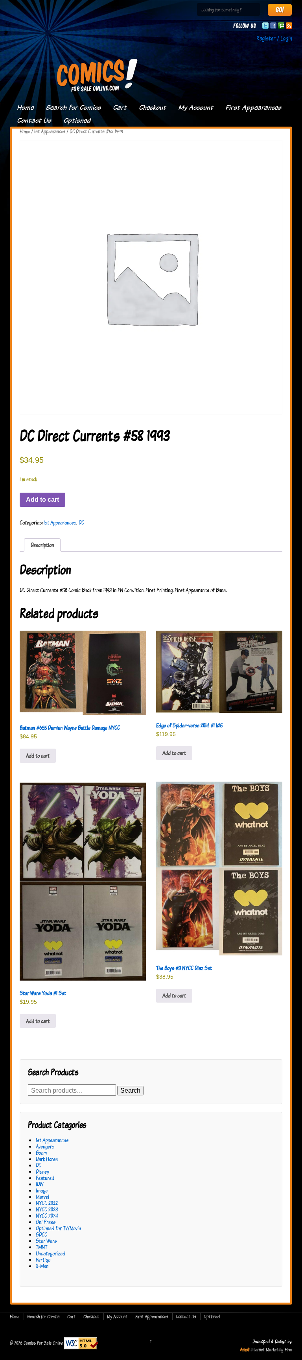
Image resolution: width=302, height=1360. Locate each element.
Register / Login (274, 38)
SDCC (41, 1234)
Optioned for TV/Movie (58, 1228)
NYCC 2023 (47, 1209)
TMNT (41, 1247)
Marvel (42, 1197)
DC (81, 522)
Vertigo (43, 1259)
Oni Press (45, 1222)
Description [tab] (42, 545)
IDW (39, 1184)
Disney (42, 1171)
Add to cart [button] (38, 755)
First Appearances (253, 107)
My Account (195, 107)
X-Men (42, 1266)
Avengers (45, 1146)
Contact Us (34, 120)
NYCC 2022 (47, 1203)
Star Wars (46, 1241)
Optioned (76, 120)
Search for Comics (73, 107)
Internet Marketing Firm (271, 1349)
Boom (41, 1152)
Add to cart (42, 499)
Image (42, 1190)
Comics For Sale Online (43, 1342)
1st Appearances (49, 131)
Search (130, 1090)
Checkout (152, 107)
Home (25, 107)
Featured (45, 1178)
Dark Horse (47, 1159)
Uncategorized (50, 1253)
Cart (120, 107)
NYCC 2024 (47, 1215)
